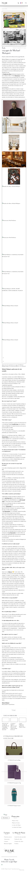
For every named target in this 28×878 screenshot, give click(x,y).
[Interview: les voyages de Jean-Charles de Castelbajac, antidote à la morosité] (5, 720)
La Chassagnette (6, 511)
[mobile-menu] (26, 3)
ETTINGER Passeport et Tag (14, 782)
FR (22, 2)
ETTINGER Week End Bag (14, 760)
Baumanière (9, 506)
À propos (7, 833)
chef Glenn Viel (8, 498)
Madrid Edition (5, 437)
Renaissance (17, 75)
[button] (14, 358)
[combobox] (21, 3)
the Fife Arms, (15, 424)
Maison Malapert (5, 702)
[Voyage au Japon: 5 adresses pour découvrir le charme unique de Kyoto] (14, 720)
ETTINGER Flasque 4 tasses (14, 805)
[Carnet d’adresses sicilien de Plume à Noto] (22, 720)
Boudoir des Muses (7, 74)
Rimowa (10, 572)
